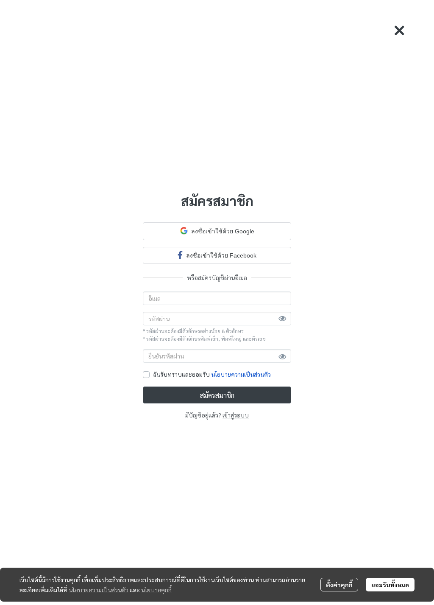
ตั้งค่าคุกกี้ (339, 584)
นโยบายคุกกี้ (156, 590)
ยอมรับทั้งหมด (390, 584)
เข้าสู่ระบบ (236, 415)
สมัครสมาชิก (217, 395)
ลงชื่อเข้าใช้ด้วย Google (222, 231)
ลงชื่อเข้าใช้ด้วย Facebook (221, 255)
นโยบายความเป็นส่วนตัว (241, 374)
